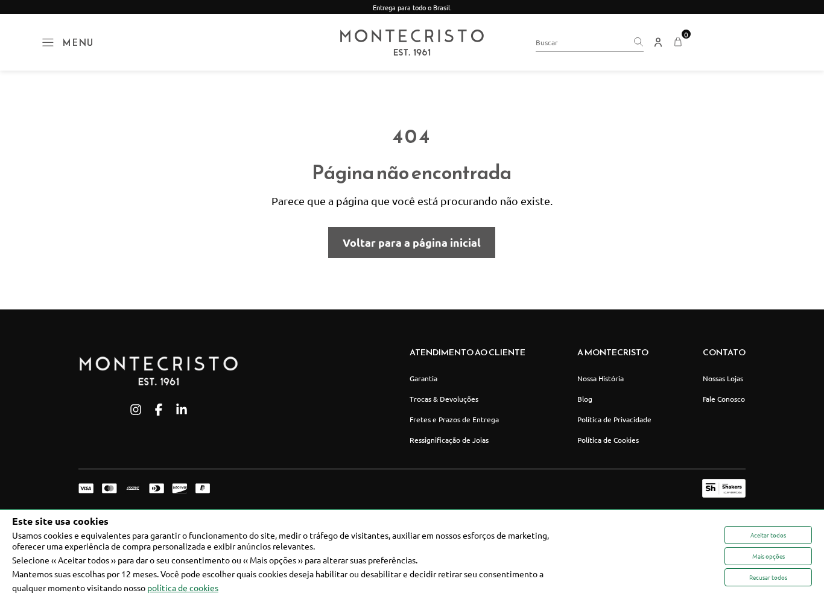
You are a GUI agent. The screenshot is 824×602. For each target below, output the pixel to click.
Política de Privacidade (614, 419)
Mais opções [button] (768, 555)
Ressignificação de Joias (449, 440)
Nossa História (600, 378)
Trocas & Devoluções (444, 399)
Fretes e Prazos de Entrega (454, 419)
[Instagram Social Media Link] (136, 410)
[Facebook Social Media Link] (159, 410)
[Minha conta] (658, 42)
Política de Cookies (608, 440)
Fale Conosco (724, 399)
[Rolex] (737, 42)
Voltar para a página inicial (412, 242)
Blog (584, 399)
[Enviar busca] (638, 42)
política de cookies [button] (182, 587)
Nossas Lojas (723, 378)
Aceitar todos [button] (768, 534)
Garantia (423, 378)
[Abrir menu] (48, 42)
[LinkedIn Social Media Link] (182, 410)
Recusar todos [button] (768, 576)
